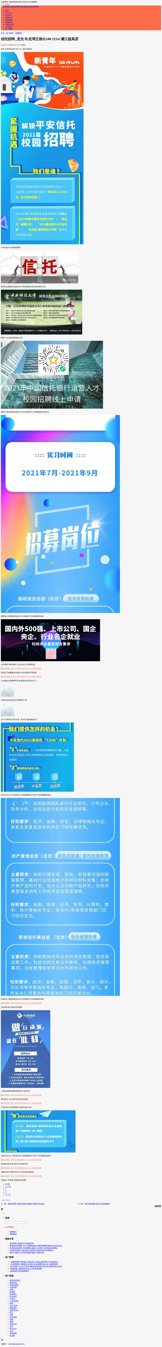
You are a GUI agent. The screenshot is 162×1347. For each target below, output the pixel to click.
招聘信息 (8, 17)
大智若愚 (13, 1287)
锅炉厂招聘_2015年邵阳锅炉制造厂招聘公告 (27, 1252)
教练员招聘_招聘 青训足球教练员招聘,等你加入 (26, 1204)
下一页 (8, 1195)
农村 (11, 1315)
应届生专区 (9, 24)
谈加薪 (12, 1292)
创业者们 (13, 1294)
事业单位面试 (15, 1280)
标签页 (7, 4)
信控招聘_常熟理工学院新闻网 (22, 1243)
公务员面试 (14, 1301)
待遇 (11, 1289)
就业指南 (8, 20)
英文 (11, 1326)
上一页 (8, 1186)
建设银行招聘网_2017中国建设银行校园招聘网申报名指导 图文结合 (36, 1246)
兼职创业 (13, 1283)
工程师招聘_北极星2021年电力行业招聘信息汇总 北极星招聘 (34, 1264)
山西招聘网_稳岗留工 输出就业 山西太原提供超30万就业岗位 (34, 1262)
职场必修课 (14, 1285)
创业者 (12, 1335)
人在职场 (8, 27)
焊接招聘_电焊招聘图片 (20, 1271)
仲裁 (11, 1319)
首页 (2, 4)
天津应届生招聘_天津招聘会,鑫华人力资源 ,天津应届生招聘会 (34, 1248)
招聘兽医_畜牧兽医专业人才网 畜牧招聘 (26, 1269)
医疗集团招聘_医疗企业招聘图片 (97, 1204)
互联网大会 (14, 1310)
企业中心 (8, 15)
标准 (11, 1303)
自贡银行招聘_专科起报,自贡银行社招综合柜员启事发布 (31, 1250)
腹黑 (11, 1322)
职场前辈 (13, 1333)
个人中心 (8, 13)
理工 (11, 1312)
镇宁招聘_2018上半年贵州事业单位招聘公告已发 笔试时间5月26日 (36, 1266)
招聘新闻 (13, 1234)
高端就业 (8, 22)
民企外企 (13, 1329)
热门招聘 (8, 29)
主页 (2, 33)
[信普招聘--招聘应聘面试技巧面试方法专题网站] (20, 6)
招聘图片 (18, 33)
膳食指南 (13, 1308)
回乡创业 (13, 1296)
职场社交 (13, 1324)
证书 (11, 1331)
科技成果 (13, 1317)
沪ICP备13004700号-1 (16, 1344)
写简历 (12, 1299)
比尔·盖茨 (13, 1306)
